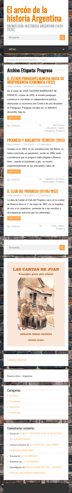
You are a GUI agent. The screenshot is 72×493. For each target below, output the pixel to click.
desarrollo (52, 128)
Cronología (15, 401)
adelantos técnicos (54, 179)
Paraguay (49, 130)
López (61, 128)
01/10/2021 (29, 195)
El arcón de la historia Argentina (34, 13)
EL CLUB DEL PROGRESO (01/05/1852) (32, 191)
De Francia (58, 125)
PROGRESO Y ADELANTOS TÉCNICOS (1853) (36, 140)
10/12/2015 (29, 86)
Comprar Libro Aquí (17, 359)
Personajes (15, 412)
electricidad (48, 181)
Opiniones (15, 407)
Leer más (14, 117)
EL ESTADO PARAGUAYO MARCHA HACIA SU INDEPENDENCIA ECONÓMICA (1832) (35, 80)
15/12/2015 (29, 144)
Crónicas (15, 125)
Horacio (17, 86)
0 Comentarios (44, 86)
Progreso (60, 130)
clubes (60, 225)
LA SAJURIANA (29, 456)
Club (54, 225)
